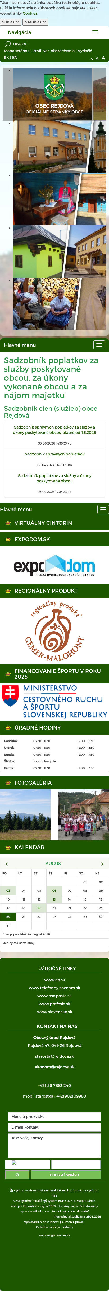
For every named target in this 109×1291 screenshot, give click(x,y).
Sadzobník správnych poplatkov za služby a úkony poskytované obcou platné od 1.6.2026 (54, 430)
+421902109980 (71, 1096)
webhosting (36, 1206)
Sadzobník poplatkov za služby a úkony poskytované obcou (54, 478)
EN (14, 57)
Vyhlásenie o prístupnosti (41, 1222)
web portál (18, 1206)
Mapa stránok (16, 50)
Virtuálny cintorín (43, 522)
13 (54, 899)
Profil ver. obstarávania (54, 50)
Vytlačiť (85, 50)
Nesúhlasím (35, 22)
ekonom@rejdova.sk (55, 1066)
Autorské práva (72, 1222)
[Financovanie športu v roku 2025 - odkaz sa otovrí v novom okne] (54, 701)
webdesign (47, 1235)
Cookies (30, 13)
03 (8, 890)
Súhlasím (10, 22)
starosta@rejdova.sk (54, 1056)
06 (54, 890)
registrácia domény (84, 1206)
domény (64, 1206)
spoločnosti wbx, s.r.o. (36, 1211)
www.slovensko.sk (54, 1011)
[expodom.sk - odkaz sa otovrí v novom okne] (54, 565)
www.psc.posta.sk (54, 995)
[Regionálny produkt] (54, 630)
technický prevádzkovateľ (70, 1211)
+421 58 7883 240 (54, 1085)
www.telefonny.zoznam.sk (54, 987)
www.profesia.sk (54, 1003)
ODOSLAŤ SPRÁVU (64, 1175)
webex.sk (63, 1235)
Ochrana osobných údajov (54, 1227)
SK (6, 57)
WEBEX (51, 1206)
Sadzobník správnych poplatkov (54, 454)
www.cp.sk (54, 979)
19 (39, 908)
